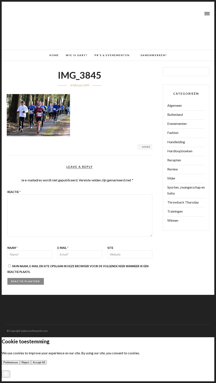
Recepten (174, 160)
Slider (171, 178)
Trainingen (175, 211)
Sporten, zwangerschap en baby (186, 190)
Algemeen (174, 105)
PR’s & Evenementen (112, 55)
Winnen (172, 220)
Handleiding (176, 142)
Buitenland (175, 114)
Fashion (172, 133)
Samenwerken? (153, 55)
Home (54, 55)
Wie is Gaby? (77, 55)
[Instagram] (19, 13)
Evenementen (177, 123)
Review (172, 169)
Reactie (13, 192)
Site (110, 247)
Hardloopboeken (179, 151)
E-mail (62, 247)
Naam (12, 247)
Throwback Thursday (183, 202)
